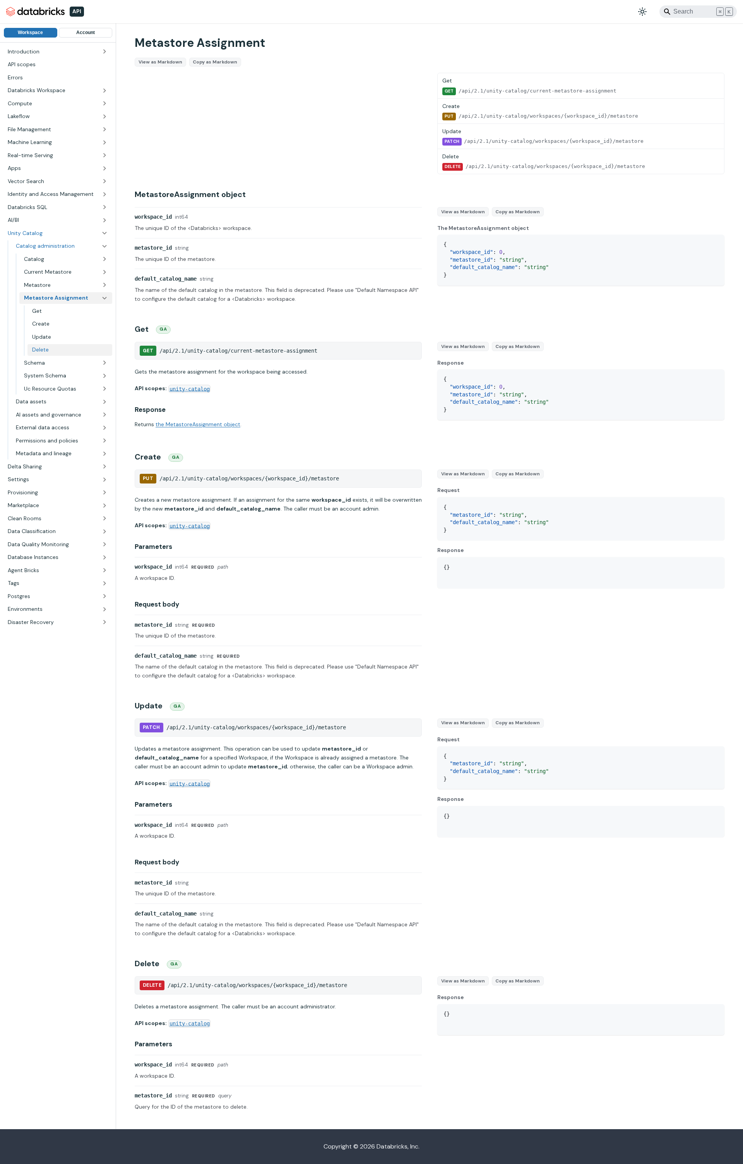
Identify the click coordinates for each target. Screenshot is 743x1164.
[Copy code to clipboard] (715, 244)
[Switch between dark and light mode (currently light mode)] (642, 11)
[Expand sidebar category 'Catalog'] (104, 259)
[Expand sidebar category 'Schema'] (104, 363)
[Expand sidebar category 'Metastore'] (104, 285)
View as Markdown (160, 62)
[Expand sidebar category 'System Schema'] (104, 376)
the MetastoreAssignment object (198, 424)
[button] (57, 90)
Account (85, 33)
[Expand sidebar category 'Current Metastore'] (104, 272)
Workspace (30, 33)
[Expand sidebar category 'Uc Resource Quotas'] (104, 389)
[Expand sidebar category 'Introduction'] (104, 52)
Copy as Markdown (215, 62)
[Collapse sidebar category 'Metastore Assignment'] (104, 298)
